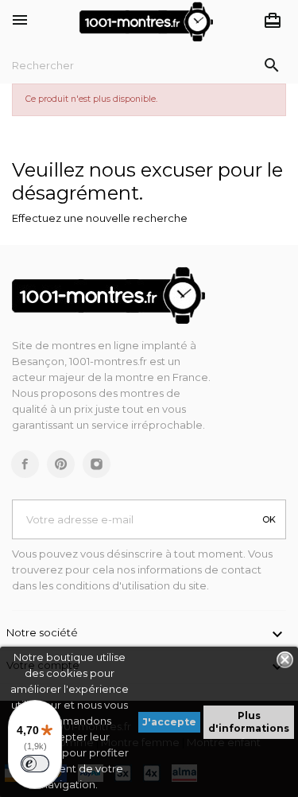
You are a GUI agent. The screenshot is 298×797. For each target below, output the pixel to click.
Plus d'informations (248, 722)
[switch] (35, 763)
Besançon (38, 361)
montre (136, 377)
